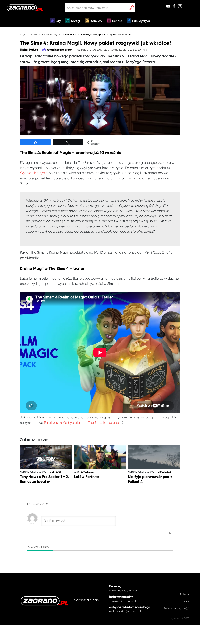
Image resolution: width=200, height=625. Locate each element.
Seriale (117, 21)
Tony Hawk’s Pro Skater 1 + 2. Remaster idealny (44, 479)
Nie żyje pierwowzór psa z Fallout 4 (150, 479)
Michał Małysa (29, 49)
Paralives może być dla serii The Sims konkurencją (83, 423)
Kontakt (184, 601)
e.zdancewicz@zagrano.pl (125, 611)
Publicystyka (141, 21)
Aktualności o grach (51, 34)
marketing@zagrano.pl (123, 590)
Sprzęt (75, 21)
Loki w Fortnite (86, 477)
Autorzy (184, 594)
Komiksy (96, 21)
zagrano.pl (26, 34)
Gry (58, 21)
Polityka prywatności (176, 608)
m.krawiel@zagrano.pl (122, 601)
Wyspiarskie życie (33, 173)
